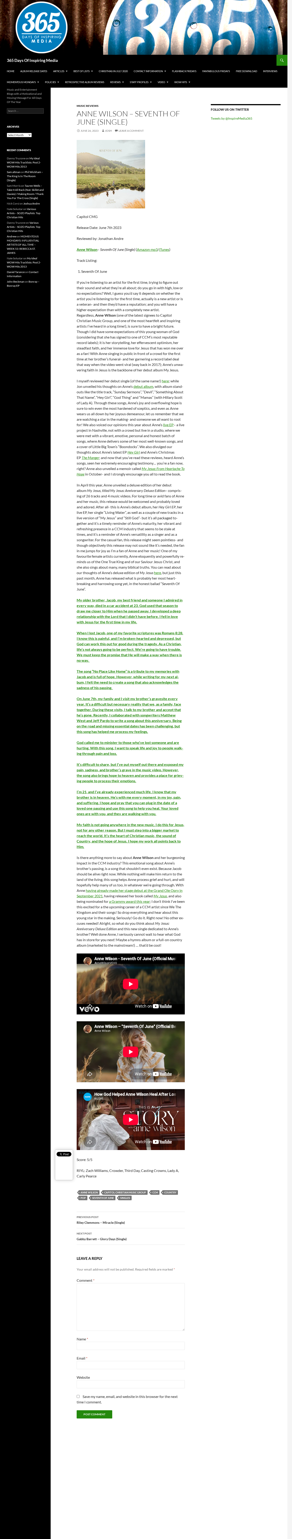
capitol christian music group (125, 1192)
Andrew (11, 236)
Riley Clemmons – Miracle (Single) (101, 1219)
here (165, 381)
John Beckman (15, 281)
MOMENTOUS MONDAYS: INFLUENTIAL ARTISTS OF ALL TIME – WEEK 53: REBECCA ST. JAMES (23, 245)
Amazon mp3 (147, 249)
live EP (168, 425)
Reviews (115, 82)
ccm (155, 1192)
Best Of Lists (81, 71)
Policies (50, 82)
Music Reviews (88, 106)
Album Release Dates (33, 71)
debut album (143, 386)
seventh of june (103, 1197)
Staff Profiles (139, 82)
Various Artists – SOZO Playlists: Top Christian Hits (23, 213)
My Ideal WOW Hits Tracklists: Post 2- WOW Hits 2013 (24, 162)
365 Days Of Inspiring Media (32, 60)
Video (161, 82)
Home (10, 71)
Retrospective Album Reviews (84, 82)
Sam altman (14, 172)
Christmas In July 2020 (113, 71)
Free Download (246, 71)
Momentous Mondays (21, 82)
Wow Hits (180, 82)
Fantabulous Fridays (216, 71)
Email (82, 1358)
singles (125, 1197)
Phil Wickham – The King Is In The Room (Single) (25, 176)
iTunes (164, 249)
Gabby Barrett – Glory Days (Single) (102, 1236)
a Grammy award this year (129, 901)
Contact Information (148, 71)
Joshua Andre (31, 203)
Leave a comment (131, 130)
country (170, 1192)
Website (83, 1377)
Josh (108, 130)
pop (83, 1197)
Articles (58, 71)
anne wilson (89, 1192)
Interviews (270, 71)
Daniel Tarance (16, 272)
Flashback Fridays (184, 71)
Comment (85, 1280)
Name (82, 1339)
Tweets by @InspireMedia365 (231, 118)
